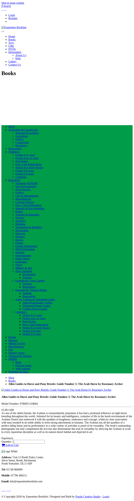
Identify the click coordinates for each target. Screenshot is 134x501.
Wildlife (12, 359)
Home (11, 36)
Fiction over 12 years (27, 158)
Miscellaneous (23, 198)
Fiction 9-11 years (25, 154)
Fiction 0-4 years (24, 173)
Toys (11, 42)
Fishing (19, 139)
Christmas (20, 176)
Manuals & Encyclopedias (29, 208)
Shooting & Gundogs (27, 132)
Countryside (22, 142)
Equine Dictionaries (26, 246)
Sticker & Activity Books (29, 167)
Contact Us (14, 64)
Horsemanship (23, 255)
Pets (10, 349)
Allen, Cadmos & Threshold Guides (35, 299)
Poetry (19, 264)
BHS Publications (25, 249)
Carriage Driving (24, 202)
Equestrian (14, 180)
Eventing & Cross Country (30, 280)
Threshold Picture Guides (36, 305)
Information (14, 52)
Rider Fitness (22, 258)
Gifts (11, 45)
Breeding (20, 224)
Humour (20, 236)
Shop (11, 377)
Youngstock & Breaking (28, 227)
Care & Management (26, 195)
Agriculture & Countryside (23, 129)
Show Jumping (23, 271)
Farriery (19, 192)
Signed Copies (16, 352)
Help (18, 58)
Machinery (21, 145)
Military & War (23, 268)
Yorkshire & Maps (18, 371)
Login (11, 15)
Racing (19, 239)
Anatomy (20, 220)
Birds (18, 362)
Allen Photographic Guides (37, 302)
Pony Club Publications (28, 164)
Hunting (19, 252)
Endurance (21, 261)
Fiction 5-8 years (24, 170)
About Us (20, 55)
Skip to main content (12, 2)
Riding (19, 211)
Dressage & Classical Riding (31, 290)
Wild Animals (22, 368)
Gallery (12, 61)
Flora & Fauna (23, 365)
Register (12, 18)
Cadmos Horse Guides (34, 308)
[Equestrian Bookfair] (13, 27)
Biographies (15, 148)
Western (19, 217)
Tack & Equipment (25, 186)
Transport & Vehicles (20, 356)
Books (12, 39)
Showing (20, 233)
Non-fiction (21, 161)
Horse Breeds (22, 189)
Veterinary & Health (26, 183)
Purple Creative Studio (87, 496)
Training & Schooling (27, 214)
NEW (11, 126)
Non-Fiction (29, 321)
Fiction (19, 242)
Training (27, 277)
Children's (14, 151)
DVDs (12, 48)
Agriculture (21, 136)
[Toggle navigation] (2, 31)
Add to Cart (11, 445)
